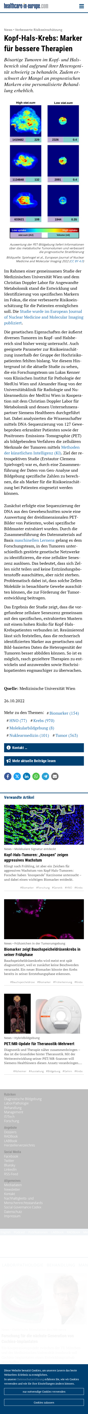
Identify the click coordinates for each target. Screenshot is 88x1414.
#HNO (68, 887)
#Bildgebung (53, 1071)
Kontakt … (19, 747)
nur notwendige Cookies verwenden (44, 1391)
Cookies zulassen (44, 1402)
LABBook (10, 1141)
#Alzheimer (19, 1071)
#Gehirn (67, 1071)
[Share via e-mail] (55, 776)
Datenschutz (13, 1211)
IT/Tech (9, 1116)
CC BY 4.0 (76, 261)
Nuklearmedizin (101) (29, 735)
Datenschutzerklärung (30, 1379)
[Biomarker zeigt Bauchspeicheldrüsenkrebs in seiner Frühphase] (44, 919)
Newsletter (12, 1189)
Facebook (11, 1156)
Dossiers (10, 1132)
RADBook (11, 1136)
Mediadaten (13, 1185)
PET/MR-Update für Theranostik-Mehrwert (39, 1043)
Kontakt (9, 1194)
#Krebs (78, 887)
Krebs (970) (43, 720)
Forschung (11, 1121)
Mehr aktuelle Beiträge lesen (33, 761)
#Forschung (43, 887)
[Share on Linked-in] (26, 776)
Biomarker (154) (64, 713)
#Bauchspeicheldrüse (22, 982)
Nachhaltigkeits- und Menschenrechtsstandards (23, 1200)
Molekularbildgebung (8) (31, 728)
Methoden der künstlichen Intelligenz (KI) (42, 450)
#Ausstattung (36, 1071)
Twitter (9, 1160)
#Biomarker (27, 887)
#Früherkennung (62, 982)
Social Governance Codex (22, 1207)
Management (13, 1112)
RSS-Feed (11, 1174)
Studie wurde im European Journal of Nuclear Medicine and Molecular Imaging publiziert (43, 317)
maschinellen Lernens (35, 540)
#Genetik (57, 887)
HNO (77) (18, 720)
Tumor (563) (66, 735)
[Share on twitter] (17, 776)
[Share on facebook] (7, 776)
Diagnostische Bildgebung (23, 1099)
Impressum (12, 1216)
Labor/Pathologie (16, 1103)
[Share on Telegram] (45, 776)
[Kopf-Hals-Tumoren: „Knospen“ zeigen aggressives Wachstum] (44, 825)
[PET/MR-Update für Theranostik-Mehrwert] (44, 1014)
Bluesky (9, 1165)
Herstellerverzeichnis (19, 1145)
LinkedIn (10, 1169)
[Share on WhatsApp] (36, 776)
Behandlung (12, 1107)
